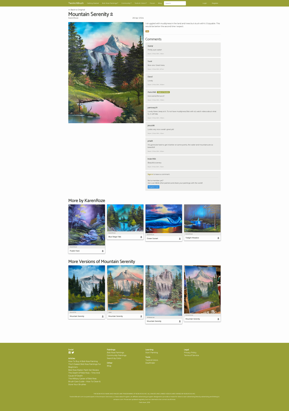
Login (205, 3)
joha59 (150, 141)
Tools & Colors (140, 3)
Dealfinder (150, 363)
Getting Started (93, 3)
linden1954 (152, 159)
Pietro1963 (152, 92)
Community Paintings (116, 355)
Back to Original (77, 10)
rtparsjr (150, 46)
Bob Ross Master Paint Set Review (83, 370)
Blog (160, 3)
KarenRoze (73, 18)
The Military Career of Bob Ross (82, 379)
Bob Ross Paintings (109, 3)
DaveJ (150, 77)
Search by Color (114, 358)
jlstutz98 (151, 126)
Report (149, 53)
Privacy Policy (190, 352)
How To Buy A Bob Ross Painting (83, 361)
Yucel (150, 61)
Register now (153, 187)
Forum (152, 3)
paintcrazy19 (152, 108)
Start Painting (151, 352)
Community (125, 3)
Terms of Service (191, 355)
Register (215, 3)
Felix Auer (142, 402)
